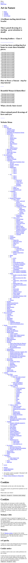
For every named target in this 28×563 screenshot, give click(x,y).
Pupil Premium (10, 307)
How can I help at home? (19, 377)
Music (11, 255)
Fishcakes (21, 213)
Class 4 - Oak (13, 416)
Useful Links (10, 370)
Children (6, 13)
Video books (16, 442)
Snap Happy (13, 427)
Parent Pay (9, 340)
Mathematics (13, 167)
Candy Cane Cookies (22, 211)
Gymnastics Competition (19, 263)
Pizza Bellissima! (22, 208)
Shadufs (18, 220)
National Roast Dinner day (16, 354)
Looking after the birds (15, 449)
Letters (8, 317)
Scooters (12, 363)
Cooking (18, 224)
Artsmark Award (17, 189)
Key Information (8, 155)
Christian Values (11, 129)
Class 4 (12, 135)
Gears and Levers (20, 223)
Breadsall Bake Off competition (18, 356)
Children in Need (17, 291)
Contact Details (10, 131)
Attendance (9, 319)
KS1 (14, 245)
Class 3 (12, 136)
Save (14, 561)
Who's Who (10, 153)
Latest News (10, 315)
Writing (12, 166)
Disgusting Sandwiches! (19, 215)
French (11, 236)
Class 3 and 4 (16, 217)
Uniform (9, 368)
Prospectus (9, 150)
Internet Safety (10, 332)
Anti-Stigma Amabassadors (19, 284)
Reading (9, 342)
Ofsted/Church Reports (12, 303)
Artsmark (6, 14)
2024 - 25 (15, 386)
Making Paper (19, 226)
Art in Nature (7, 16)
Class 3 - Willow (14, 405)
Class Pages (10, 374)
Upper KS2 (16, 251)
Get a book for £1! (17, 444)
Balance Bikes (13, 365)
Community (7, 455)
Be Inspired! (13, 428)
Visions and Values (11, 152)
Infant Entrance (14, 148)
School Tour (10, 134)
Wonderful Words (14, 434)
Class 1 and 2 (16, 199)
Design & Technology (15, 198)
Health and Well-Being (12, 331)
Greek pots (19, 181)
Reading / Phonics (14, 164)
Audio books (16, 441)
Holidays (12, 321)
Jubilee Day (16, 188)
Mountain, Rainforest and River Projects (21, 229)
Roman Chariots (20, 231)
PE (10, 256)
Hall (11, 145)
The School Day (11, 367)
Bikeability (12, 364)
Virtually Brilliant (14, 431)
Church (8, 456)
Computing (12, 191)
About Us (6, 127)
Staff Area (9, 462)
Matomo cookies (9, 533)
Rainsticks (18, 185)
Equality (9, 301)
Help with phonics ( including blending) (18, 383)
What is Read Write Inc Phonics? (18, 343)
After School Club (14, 458)
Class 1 (12, 146)
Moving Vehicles (20, 227)
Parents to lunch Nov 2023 (16, 353)
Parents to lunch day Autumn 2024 (18, 351)
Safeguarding (10, 349)
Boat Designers (20, 205)
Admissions (10, 156)
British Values (10, 157)
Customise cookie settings (19, 495)
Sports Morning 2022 (18, 262)
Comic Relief (16, 294)
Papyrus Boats (19, 219)
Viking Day (16, 240)
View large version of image (8, 52)
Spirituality (9, 310)
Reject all (3, 495)
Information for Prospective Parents (15, 132)
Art (11, 174)
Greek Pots (19, 248)
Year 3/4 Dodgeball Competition (18, 268)
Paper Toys (19, 203)
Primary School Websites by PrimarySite (14, 475)
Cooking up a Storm (21, 206)
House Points (10, 451)
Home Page (3, 4)
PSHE (11, 273)
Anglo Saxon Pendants (19, 183)
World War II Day (17, 241)
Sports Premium (11, 311)
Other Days (16, 243)
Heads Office (13, 138)
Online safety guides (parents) (17, 335)
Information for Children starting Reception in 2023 (18, 419)
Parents (5, 325)
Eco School (10, 445)
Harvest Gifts (16, 297)
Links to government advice (17, 324)
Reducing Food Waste (15, 446)
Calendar (9, 314)
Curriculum (9, 160)
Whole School (13, 417)
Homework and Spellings (19, 409)
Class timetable (16, 407)
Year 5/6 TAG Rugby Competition (18, 266)
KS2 (14, 261)
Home (5, 11)
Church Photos (13, 459)
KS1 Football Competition (19, 270)
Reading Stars (16, 411)
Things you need (17, 406)
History (12, 238)
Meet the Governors (12, 149)
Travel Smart (10, 360)
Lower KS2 (16, 247)
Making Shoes (19, 222)
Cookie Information (8, 469)
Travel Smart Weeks (15, 361)
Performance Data (11, 304)
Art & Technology (20, 388)
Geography (12, 237)
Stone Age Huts (20, 233)
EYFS (14, 244)
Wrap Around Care (11, 371)
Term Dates (10, 358)
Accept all (9, 495)
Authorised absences (15, 322)
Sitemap (6, 467)
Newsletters (10, 318)
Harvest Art (19, 180)
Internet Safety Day (18, 283)
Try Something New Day (16, 357)
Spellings (18, 403)
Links (11, 438)
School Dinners (10, 350)
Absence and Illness (12, 326)
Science (12, 300)
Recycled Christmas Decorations (18, 448)
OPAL (8, 453)
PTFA (8, 460)
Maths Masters (16, 413)
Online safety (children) (16, 336)
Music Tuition (10, 337)
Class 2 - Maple (14, 385)
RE (11, 298)
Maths (17, 381)
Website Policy (7, 470)
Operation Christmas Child (19, 296)
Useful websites (14, 333)
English (18, 391)
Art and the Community (16, 435)
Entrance (12, 139)
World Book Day (14, 439)
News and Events (8, 312)
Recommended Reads (15, 347)
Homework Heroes (17, 414)
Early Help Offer (11, 329)
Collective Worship (11, 159)
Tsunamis (18, 234)
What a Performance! (15, 432)
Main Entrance (13, 143)
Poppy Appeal (16, 293)
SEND (8, 308)
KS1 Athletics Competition (19, 272)
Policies (9, 305)
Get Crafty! (13, 425)
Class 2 (12, 141)
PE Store (12, 142)
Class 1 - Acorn (14, 375)
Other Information (11, 339)
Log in (2, 2)
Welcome (9, 128)
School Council (10, 452)
